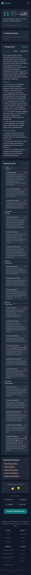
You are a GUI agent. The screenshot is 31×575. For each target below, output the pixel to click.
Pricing (8, 534)
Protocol (23, 553)
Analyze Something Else (15, 511)
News (22, 541)
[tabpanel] (15, 105)
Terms (8, 561)
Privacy (23, 557)
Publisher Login (8, 564)
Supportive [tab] (23, 51)
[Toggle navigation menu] (28, 3)
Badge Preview (8, 553)
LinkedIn (10, 504)
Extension (8, 537)
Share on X (10, 499)
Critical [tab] (15, 51)
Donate (8, 541)
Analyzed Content (11, 33)
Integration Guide (8, 557)
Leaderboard (23, 534)
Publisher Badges (8, 550)
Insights (23, 537)
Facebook (23, 499)
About (23, 550)
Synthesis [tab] (8, 51)
